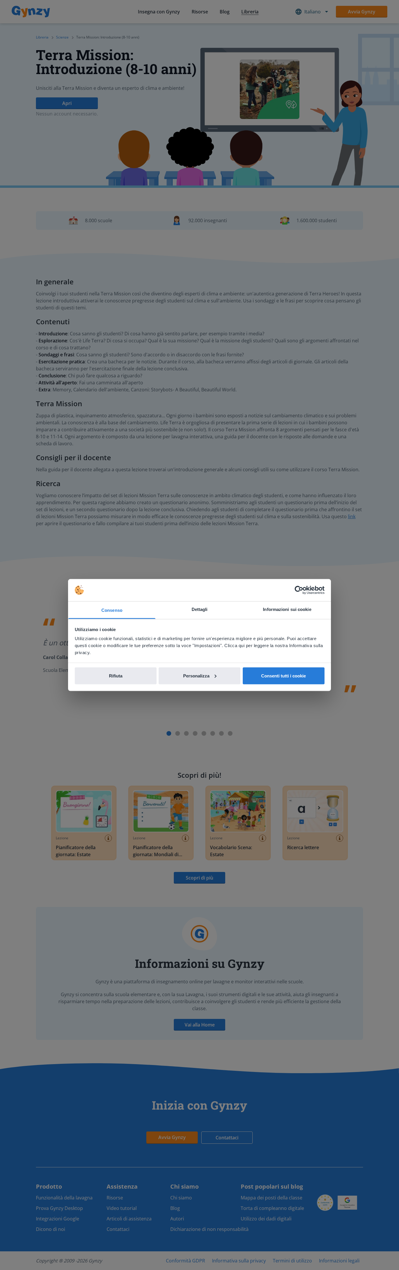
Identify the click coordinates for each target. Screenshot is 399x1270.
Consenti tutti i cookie (283, 675)
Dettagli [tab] (200, 609)
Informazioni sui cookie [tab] (287, 609)
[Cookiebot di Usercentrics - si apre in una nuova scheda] (299, 590)
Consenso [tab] (111, 610)
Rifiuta (115, 675)
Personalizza (196, 675)
